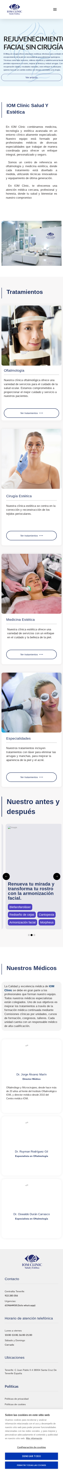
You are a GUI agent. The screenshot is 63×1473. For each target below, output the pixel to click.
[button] (55, 9)
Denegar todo (31, 1456)
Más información (34, 1438)
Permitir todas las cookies (31, 1465)
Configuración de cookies (31, 1447)
